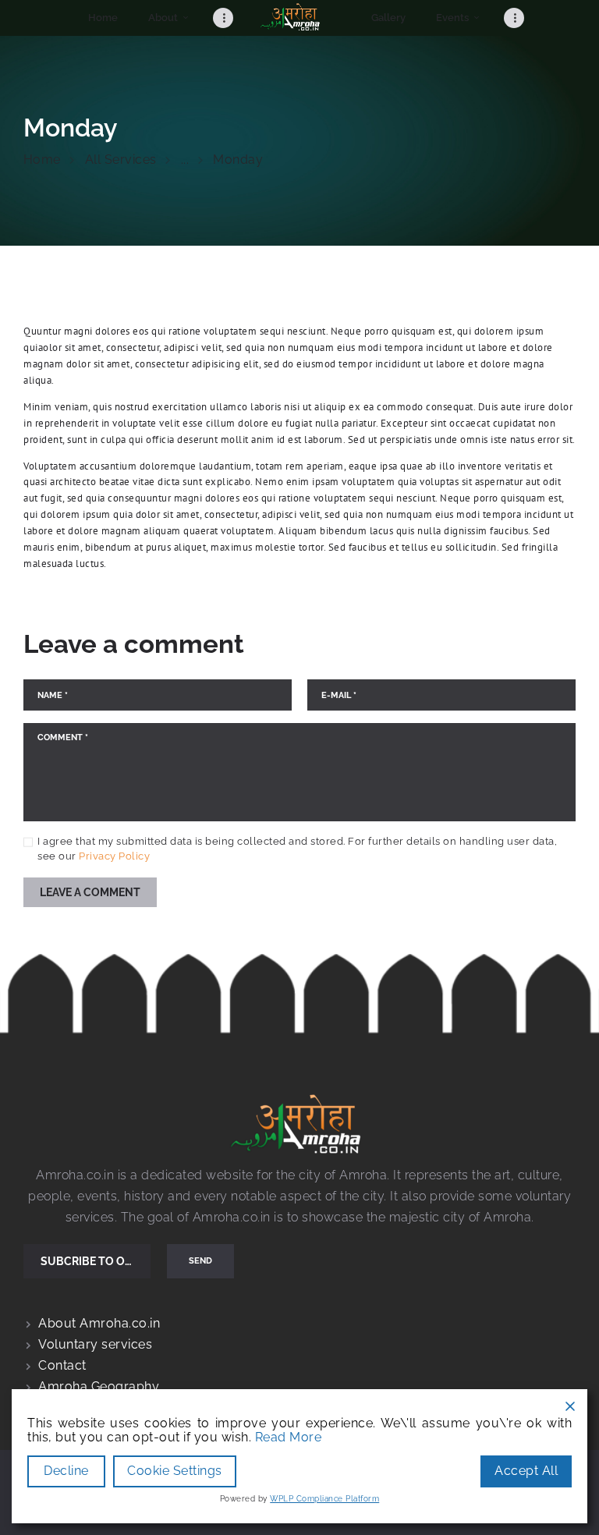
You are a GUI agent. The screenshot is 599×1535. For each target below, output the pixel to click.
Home (42, 159)
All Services (121, 159)
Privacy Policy (114, 856)
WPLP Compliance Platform (324, 1498)
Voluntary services (95, 1344)
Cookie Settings (174, 1470)
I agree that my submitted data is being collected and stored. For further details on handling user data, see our (297, 849)
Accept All (526, 1470)
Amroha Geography (98, 1386)
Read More (288, 1437)
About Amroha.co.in (99, 1323)
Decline (66, 1470)
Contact (62, 1365)
